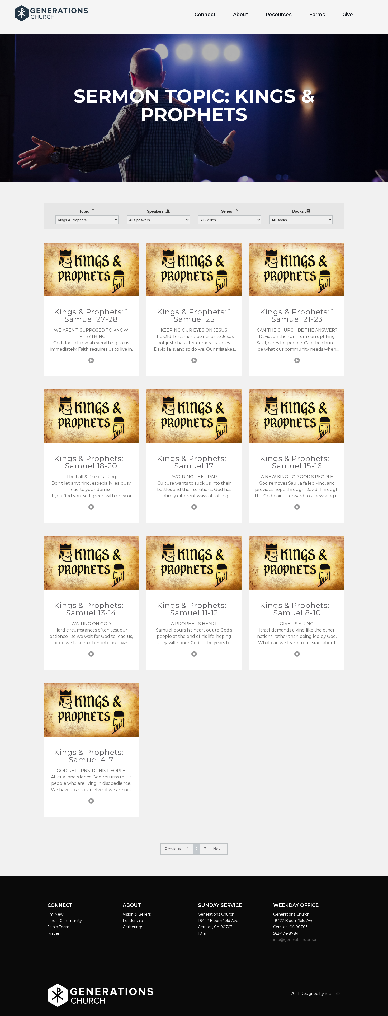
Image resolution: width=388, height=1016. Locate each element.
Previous (173, 849)
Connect (205, 14)
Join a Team (58, 927)
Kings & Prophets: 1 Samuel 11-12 (194, 609)
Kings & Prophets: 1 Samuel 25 (194, 315)
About (240, 14)
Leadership (133, 920)
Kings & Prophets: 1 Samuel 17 (194, 462)
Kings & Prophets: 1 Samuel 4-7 (91, 756)
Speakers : (156, 211)
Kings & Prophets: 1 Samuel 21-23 (297, 315)
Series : (228, 211)
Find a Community (65, 920)
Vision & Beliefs (137, 914)
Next (217, 849)
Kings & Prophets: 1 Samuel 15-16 (297, 462)
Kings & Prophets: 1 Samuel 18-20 (91, 462)
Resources (279, 14)
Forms (317, 14)
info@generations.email (295, 939)
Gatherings (133, 927)
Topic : (85, 211)
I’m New (55, 914)
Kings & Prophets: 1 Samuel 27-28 (91, 315)
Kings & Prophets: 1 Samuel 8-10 (297, 609)
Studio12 (332, 993)
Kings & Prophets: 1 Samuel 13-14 (91, 609)
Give (347, 14)
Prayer (53, 933)
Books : (299, 211)
